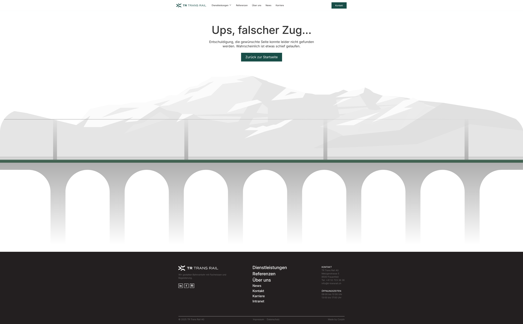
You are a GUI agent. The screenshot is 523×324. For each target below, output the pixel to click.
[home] (191, 5)
